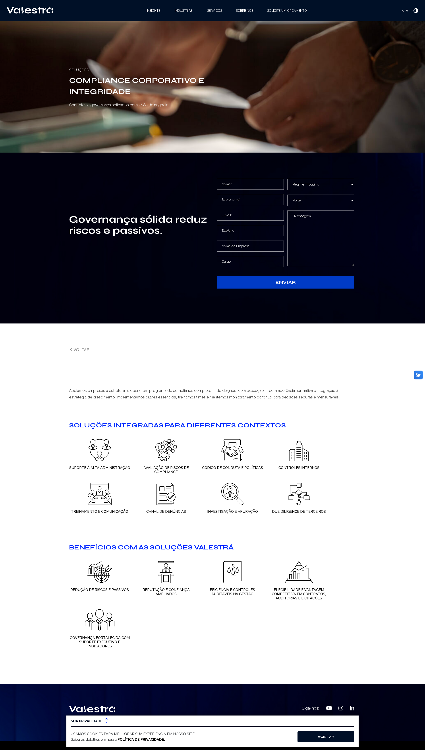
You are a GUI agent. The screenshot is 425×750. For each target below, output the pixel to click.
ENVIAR (285, 282)
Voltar (81, 349)
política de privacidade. (141, 739)
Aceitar (326, 737)
